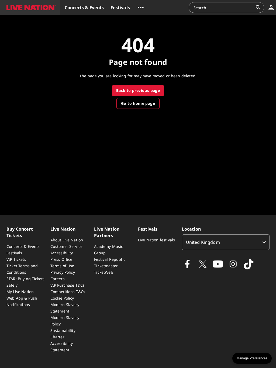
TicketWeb (103, 272)
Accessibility (61, 252)
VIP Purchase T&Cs (67, 285)
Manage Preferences (252, 358)
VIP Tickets (16, 259)
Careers (57, 278)
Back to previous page (138, 90)
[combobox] (223, 7)
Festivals (14, 252)
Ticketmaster (106, 265)
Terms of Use (62, 265)
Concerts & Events (23, 246)
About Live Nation (66, 239)
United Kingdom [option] (203, 242)
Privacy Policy (62, 272)
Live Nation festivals (156, 239)
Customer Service (66, 246)
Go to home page (138, 103)
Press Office (61, 259)
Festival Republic (109, 259)
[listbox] (225, 242)
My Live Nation (20, 291)
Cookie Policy (62, 298)
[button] (30, 7)
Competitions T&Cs (67, 291)
